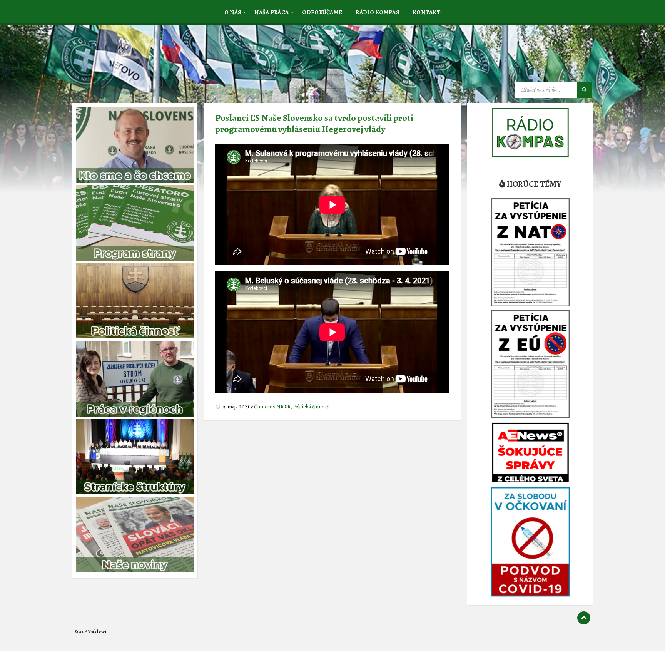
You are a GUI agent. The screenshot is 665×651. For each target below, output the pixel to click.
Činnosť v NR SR (272, 406)
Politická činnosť (311, 406)
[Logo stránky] (132, 63)
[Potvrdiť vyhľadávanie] (584, 90)
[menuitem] (232, 12)
